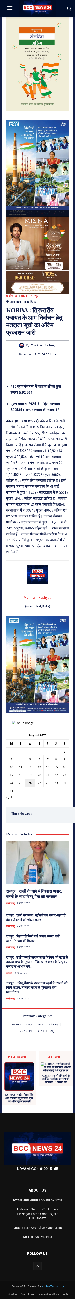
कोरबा (24, 295)
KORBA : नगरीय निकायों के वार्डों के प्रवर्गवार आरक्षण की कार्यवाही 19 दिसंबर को (56, 1079)
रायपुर (34, 295)
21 (47, 775)
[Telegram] (42, 366)
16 (64, 767)
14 (47, 767)
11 (20, 767)
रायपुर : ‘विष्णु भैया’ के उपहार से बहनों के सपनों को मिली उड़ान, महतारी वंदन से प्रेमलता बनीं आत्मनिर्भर (37, 987)
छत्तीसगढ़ (11, 295)
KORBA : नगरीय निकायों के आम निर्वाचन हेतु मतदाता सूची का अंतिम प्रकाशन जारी (19, 1098)
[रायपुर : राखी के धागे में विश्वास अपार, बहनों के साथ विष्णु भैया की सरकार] (37, 862)
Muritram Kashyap (43, 345)
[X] (33, 366)
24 (11, 783)
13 (39, 767)
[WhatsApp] (52, 366)
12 (30, 767)
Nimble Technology (52, 1286)
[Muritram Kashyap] (22, 345)
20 (39, 775)
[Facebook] (23, 366)
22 (56, 775)
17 (11, 775)
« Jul (9, 797)
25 (20, 783)
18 (20, 775)
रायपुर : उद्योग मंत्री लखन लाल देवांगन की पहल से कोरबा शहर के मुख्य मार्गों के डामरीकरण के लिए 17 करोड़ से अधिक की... (37, 961)
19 (30, 775)
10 (11, 767)
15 (56, 767)
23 (64, 775)
